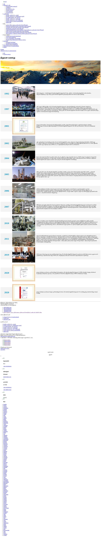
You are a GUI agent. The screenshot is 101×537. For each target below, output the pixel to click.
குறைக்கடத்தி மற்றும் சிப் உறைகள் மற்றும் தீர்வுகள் (17, 27)
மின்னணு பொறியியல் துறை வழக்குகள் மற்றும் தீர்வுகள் (18, 26)
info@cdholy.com (7, 307)
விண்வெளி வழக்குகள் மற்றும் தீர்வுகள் (14, 28)
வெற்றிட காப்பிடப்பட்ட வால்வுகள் (13, 18)
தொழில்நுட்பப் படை (10, 9)
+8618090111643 (7, 311)
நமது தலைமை (9, 11)
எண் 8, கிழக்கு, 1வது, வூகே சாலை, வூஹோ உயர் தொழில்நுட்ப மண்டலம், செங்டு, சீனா (22, 312)
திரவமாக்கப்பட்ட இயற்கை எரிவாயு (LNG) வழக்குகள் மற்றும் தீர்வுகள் (21, 33)
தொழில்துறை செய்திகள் (11, 43)
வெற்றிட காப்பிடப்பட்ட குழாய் (12, 15)
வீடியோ (5, 47)
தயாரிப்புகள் (6, 13)
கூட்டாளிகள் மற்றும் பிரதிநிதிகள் (10, 44)
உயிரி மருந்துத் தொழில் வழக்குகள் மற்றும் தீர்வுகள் (17, 31)
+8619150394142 (7, 310)
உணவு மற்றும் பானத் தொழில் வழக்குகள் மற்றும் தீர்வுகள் (18, 32)
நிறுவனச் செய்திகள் (10, 42)
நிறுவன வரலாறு (9, 10)
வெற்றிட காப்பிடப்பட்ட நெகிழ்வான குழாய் (15, 16)
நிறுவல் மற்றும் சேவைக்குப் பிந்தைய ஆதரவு (16, 39)
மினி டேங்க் (8, 22)
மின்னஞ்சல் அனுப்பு (5, 348)
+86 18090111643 (7, 389)
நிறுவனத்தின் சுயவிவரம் (11, 6)
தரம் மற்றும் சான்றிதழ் (11, 37)
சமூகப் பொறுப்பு (9, 12)
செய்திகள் (5, 41)
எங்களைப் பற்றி (6, 5)
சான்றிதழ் (8, 7)
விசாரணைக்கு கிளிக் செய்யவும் (8, 336)
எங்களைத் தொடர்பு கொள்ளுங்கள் (11, 46)
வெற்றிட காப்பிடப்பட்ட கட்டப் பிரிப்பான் (14, 20)
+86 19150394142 (7, 308)
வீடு (4, 4)
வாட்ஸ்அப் (3, 349)
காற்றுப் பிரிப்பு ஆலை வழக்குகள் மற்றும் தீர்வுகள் (17, 25)
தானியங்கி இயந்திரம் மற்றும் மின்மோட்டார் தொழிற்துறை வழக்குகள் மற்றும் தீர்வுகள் (25, 30)
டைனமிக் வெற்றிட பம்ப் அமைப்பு (13, 17)
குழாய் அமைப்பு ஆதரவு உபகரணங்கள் (14, 21)
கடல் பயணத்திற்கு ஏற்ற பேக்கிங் (13, 38)
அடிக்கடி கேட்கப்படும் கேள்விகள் (13, 36)
